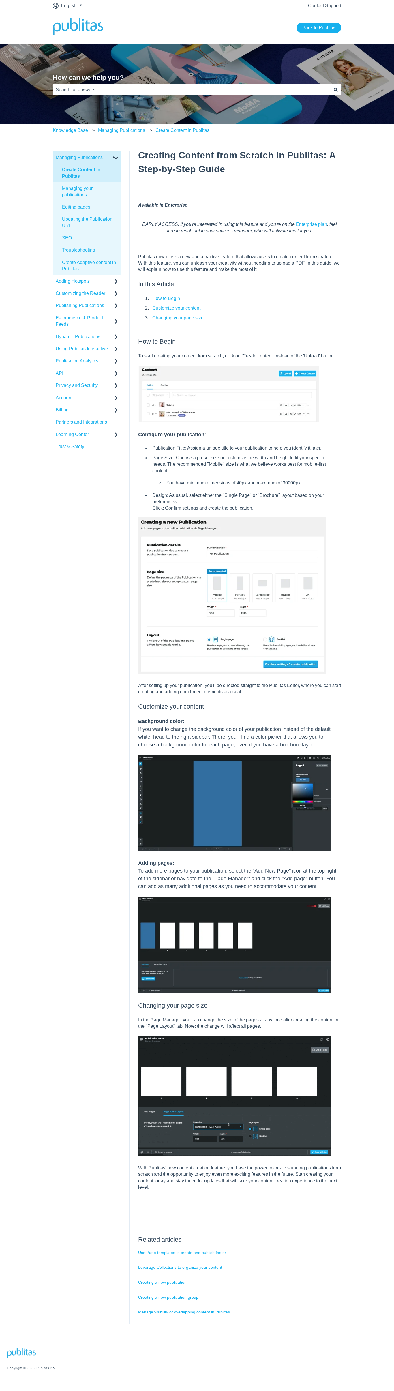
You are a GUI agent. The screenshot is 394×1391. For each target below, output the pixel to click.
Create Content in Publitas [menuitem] (81, 172)
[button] (116, 158)
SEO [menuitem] (67, 237)
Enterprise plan (311, 224)
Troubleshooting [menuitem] (78, 250)
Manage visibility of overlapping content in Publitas (184, 1312)
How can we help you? (88, 77)
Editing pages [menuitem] (76, 207)
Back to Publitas (318, 27)
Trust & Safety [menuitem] (70, 446)
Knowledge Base (70, 130)
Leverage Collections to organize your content (180, 1267)
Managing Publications (121, 130)
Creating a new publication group (168, 1297)
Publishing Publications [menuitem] (80, 305)
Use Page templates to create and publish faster (182, 1252)
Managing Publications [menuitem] (79, 157)
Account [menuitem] (64, 397)
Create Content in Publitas (182, 130)
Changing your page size (178, 317)
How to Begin (166, 298)
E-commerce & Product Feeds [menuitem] (79, 321)
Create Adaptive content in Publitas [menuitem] (89, 265)
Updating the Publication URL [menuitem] (87, 222)
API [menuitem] (59, 373)
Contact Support (324, 5)
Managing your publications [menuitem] (77, 191)
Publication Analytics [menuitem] (77, 360)
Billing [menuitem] (62, 409)
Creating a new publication (162, 1282)
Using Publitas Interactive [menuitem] (82, 348)
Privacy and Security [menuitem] (77, 385)
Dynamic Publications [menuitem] (78, 336)
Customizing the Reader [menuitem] (80, 293)
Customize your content (176, 308)
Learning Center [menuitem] (72, 434)
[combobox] (191, 89)
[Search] (335, 89)
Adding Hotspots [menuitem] (73, 281)
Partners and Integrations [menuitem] (81, 422)
